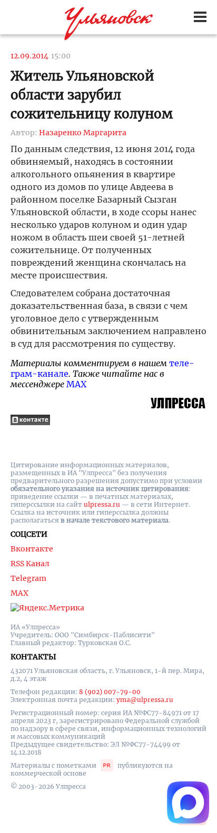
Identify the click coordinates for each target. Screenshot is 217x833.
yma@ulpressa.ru (144, 700)
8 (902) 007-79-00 (110, 692)
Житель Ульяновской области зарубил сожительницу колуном (92, 95)
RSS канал (30, 563)
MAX (76, 384)
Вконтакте (32, 549)
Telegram (28, 578)
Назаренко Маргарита (82, 132)
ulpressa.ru (102, 504)
